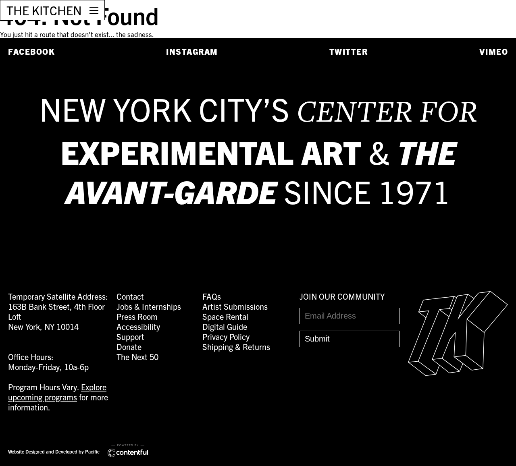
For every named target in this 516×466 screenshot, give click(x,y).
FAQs (211, 296)
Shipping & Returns (236, 347)
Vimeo (493, 51)
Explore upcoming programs (57, 392)
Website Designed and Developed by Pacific (54, 451)
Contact (130, 296)
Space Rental (225, 316)
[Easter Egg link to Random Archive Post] (458, 372)
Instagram (192, 51)
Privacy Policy (226, 336)
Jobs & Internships (149, 306)
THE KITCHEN (44, 10)
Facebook (31, 51)
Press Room (137, 316)
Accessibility (138, 326)
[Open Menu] (93, 10)
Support (130, 336)
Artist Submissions (235, 306)
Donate (129, 347)
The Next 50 (137, 357)
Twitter (348, 51)
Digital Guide (224, 326)
